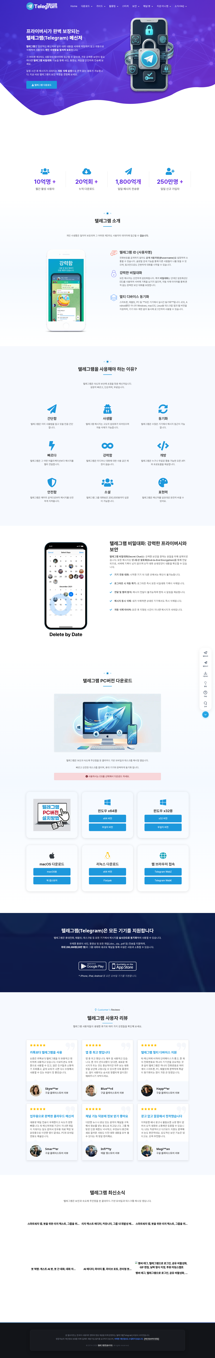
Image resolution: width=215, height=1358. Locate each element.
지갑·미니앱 (163, 6)
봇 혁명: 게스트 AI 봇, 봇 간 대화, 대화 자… (53, 1269)
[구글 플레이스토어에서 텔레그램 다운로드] (92, 966)
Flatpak (108, 880)
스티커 (125, 6)
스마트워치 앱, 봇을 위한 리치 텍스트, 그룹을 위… (53, 1223)
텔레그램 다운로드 (42, 84)
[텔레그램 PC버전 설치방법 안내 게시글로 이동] (51, 814)
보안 (134, 6)
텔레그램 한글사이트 (105, 1345)
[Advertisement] (107, 146)
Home (73, 6)
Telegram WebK (163, 880)
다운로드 (85, 6)
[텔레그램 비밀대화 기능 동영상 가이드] (66, 589)
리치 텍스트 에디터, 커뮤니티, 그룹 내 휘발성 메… (107, 1223)
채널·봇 (147, 6)
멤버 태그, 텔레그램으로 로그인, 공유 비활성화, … (161, 1273)
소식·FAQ (180, 6)
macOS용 (52, 871)
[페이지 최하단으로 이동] (205, 714)
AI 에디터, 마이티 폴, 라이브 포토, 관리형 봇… (107, 1269)
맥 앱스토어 (52, 880)
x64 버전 (107, 818)
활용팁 (112, 6)
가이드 (99, 6)
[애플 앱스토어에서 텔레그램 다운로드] (122, 966)
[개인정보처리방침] (151, 1339)
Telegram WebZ (163, 871)
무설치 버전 (107, 827)
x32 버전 (163, 818)
